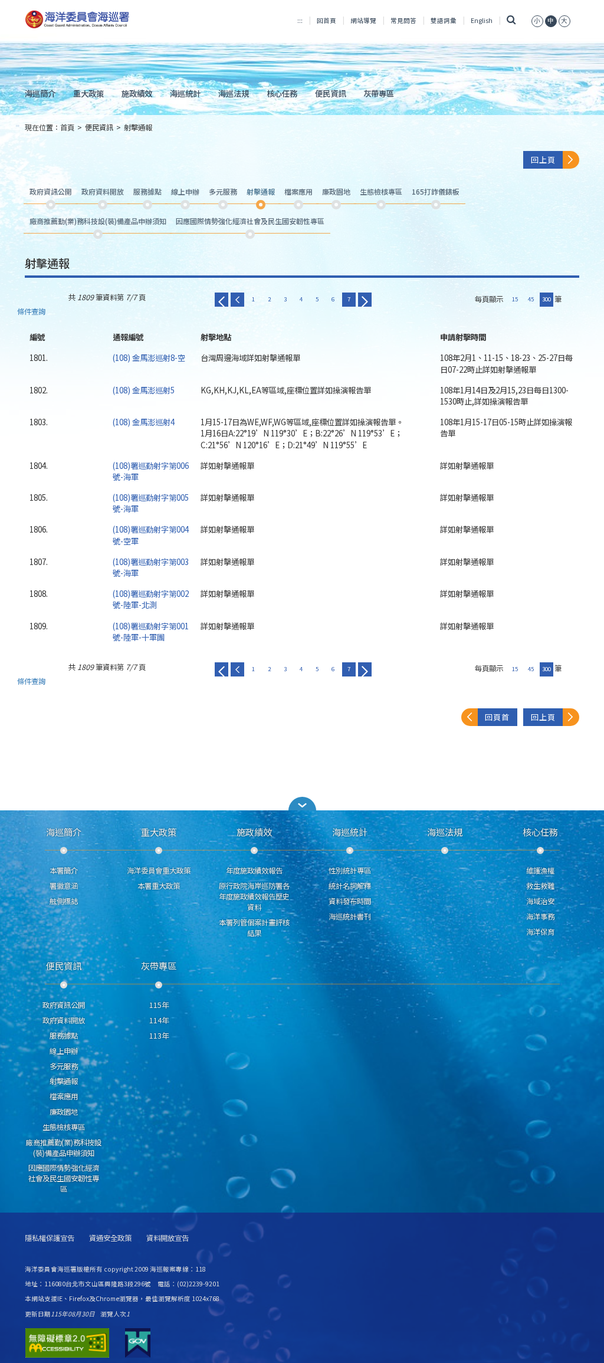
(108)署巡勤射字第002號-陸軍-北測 (151, 598)
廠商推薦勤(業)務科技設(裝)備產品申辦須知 (63, 1147)
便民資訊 (330, 93)
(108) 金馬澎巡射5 (144, 390)
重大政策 (88, 93)
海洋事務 (540, 916)
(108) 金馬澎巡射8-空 (149, 357)
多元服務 (64, 1066)
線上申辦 (64, 1051)
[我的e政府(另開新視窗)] (137, 1343)
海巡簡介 (40, 93)
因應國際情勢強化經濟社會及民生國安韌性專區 (63, 1178)
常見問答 (403, 20)
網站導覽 (363, 20)
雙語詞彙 (444, 20)
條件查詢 (31, 312)
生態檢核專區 (63, 1127)
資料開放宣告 (167, 1238)
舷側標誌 (64, 901)
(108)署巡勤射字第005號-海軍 (151, 502)
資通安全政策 (110, 1238)
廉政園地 (64, 1111)
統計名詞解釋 (350, 886)
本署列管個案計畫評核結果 (254, 927)
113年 (159, 1035)
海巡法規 (233, 93)
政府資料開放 (63, 1020)
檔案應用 (64, 1096)
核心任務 (282, 93)
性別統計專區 (350, 870)
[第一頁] (221, 300)
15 (515, 299)
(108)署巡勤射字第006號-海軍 (151, 470)
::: (300, 20)
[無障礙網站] (67, 1343)
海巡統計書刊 (350, 916)
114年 (159, 1020)
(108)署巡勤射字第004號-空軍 (151, 534)
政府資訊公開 (63, 1005)
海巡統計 (185, 93)
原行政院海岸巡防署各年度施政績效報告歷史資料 (254, 896)
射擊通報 (138, 127)
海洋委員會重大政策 (159, 870)
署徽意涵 (64, 886)
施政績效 (137, 93)
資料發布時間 (350, 901)
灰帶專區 (378, 93)
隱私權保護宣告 (49, 1238)
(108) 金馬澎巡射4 (144, 422)
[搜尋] (512, 20)
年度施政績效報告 (254, 870)
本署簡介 (64, 870)
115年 (159, 1005)
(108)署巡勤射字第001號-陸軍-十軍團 (151, 631)
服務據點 (64, 1035)
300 (546, 299)
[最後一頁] (365, 300)
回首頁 (326, 20)
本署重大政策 (158, 886)
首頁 (67, 127)
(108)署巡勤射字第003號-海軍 (151, 567)
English (482, 20)
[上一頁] (237, 300)
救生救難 (540, 886)
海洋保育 (540, 932)
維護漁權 (540, 870)
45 (531, 299)
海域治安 (540, 901)
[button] (537, 20)
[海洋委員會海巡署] (111, 19)
